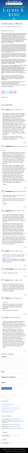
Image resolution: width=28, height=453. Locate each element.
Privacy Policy (8, 451)
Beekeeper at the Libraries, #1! (8, 410)
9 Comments (18, 26)
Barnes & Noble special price (8, 412)
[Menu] (14, 19)
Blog (7, 97)
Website (3, 382)
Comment (4, 356)
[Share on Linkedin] (11, 92)
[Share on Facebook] (3, 92)
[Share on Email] (15, 92)
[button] (14, 4)
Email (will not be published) (8, 377)
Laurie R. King (14, 12)
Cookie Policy (23, 451)
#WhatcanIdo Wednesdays (8, 404)
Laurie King (4, 26)
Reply (25, 142)
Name (3, 371)
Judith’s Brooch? (5, 406)
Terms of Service (15, 451)
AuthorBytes (22, 449)
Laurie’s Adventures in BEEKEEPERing (10, 408)
